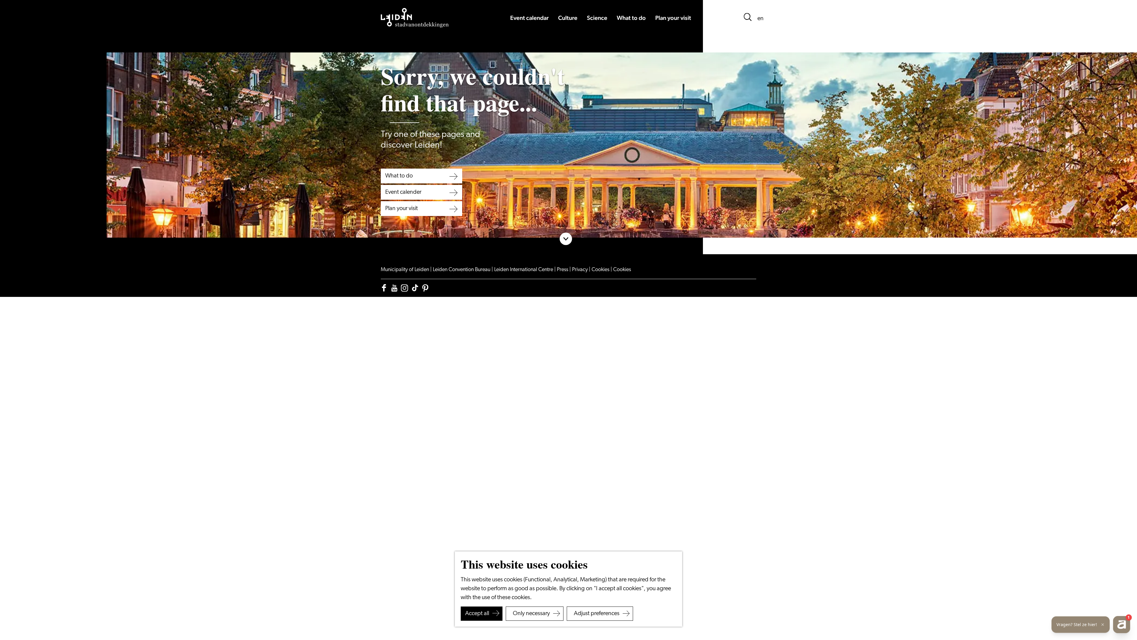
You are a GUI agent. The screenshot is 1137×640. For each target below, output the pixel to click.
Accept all (477, 614)
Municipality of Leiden (405, 270)
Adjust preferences (596, 614)
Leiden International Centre (524, 270)
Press (563, 270)
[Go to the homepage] (415, 18)
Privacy (580, 270)
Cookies (601, 270)
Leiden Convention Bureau (462, 270)
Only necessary (531, 614)
